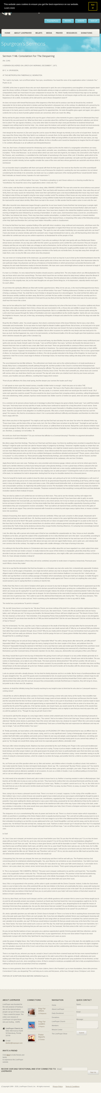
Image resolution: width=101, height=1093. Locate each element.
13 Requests (42, 1013)
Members (55, 1025)
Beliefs (39, 33)
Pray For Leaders (42, 1022)
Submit (81, 1033)
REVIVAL (68, 21)
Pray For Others (42, 1009)
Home (7, 33)
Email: (78, 1012)
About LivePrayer (23, 33)
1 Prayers (41, 1026)
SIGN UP (94, 21)
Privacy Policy (58, 1086)
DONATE (81, 21)
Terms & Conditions (72, 1086)
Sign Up (93, 1072)
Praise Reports (41, 1035)
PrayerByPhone (52, 21)
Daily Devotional (58, 1013)
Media (49, 33)
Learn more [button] (9, 8)
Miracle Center (57, 1030)
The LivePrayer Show (59, 1034)
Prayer (59, 33)
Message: (79, 1019)
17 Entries (41, 1039)
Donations (86, 33)
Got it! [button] (92, 6)
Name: (78, 1004)
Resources (72, 33)
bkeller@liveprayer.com (14, 1043)
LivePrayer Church (58, 1021)
